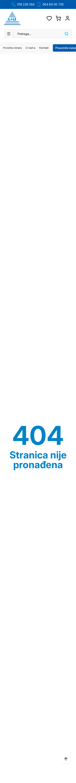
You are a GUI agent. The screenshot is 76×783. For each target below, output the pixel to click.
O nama (30, 47)
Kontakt (44, 47)
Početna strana (12, 47)
